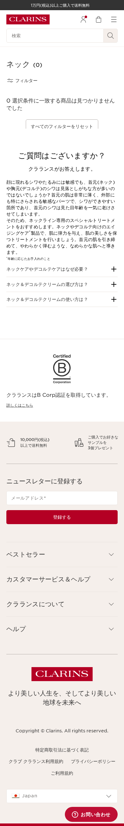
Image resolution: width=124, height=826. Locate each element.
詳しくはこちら (19, 405)
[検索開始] (111, 36)
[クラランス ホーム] (28, 19)
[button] (62, 269)
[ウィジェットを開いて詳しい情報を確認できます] (91, 815)
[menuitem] (83, 19)
